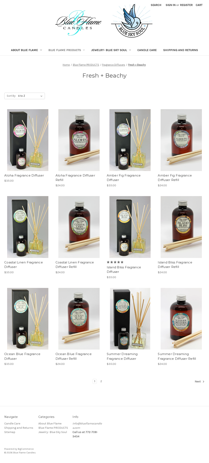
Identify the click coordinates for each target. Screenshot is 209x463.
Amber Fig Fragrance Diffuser (124, 177)
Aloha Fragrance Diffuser (24, 175)
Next (198, 381)
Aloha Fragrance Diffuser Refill (75, 177)
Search (156, 5)
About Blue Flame (24, 50)
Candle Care (147, 50)
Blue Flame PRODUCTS (64, 50)
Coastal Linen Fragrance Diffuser (23, 264)
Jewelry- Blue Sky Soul (109, 50)
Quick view (27, 132)
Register (186, 5)
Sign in (171, 5)
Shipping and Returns (180, 50)
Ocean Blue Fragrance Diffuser (22, 356)
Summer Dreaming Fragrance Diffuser (122, 356)
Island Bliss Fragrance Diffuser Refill (175, 264)
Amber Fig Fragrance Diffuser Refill (175, 177)
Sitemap (9, 432)
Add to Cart (27, 147)
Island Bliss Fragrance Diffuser (124, 269)
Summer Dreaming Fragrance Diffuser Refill (177, 356)
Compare (26, 140)
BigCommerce (26, 448)
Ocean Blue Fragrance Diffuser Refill (74, 356)
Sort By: (11, 95)
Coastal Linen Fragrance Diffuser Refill (75, 264)
